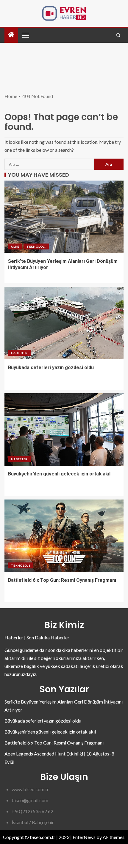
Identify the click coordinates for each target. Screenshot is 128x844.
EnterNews (84, 837)
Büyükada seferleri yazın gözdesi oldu (51, 367)
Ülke (15, 246)
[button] (25, 35)
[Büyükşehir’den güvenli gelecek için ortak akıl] (64, 429)
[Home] (11, 35)
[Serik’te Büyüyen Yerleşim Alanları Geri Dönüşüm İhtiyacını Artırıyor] (64, 217)
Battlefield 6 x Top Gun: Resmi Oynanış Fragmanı (62, 580)
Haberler (19, 353)
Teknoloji (36, 246)
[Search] (118, 35)
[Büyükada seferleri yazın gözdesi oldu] (64, 323)
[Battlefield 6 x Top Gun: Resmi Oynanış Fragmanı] (64, 536)
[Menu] (25, 35)
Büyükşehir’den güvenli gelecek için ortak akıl (59, 474)
